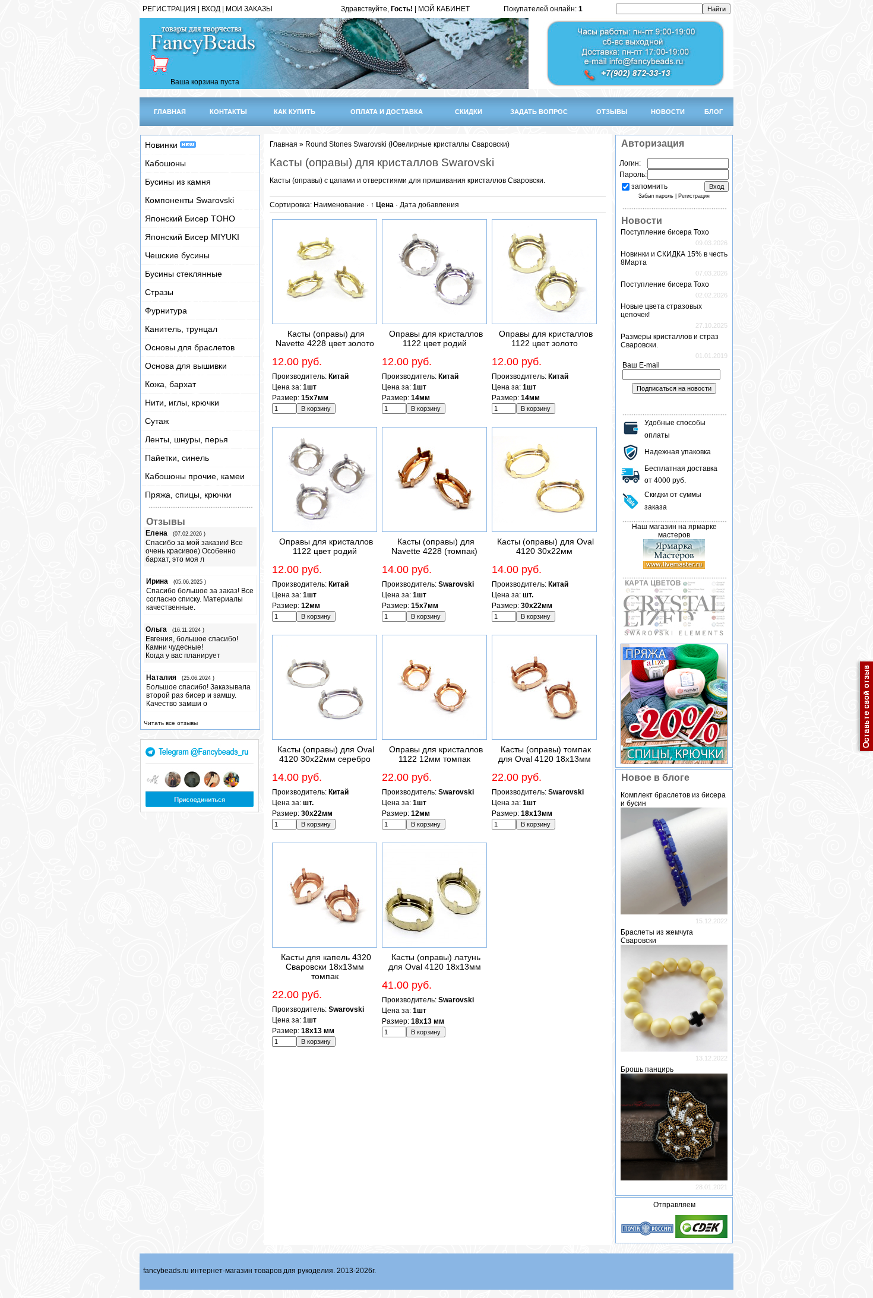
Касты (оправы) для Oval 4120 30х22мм (545, 546)
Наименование (339, 205)
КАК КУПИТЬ (294, 111)
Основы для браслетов (190, 347)
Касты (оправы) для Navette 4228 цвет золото (325, 338)
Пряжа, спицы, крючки (188, 494)
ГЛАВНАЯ (170, 111)
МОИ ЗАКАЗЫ (249, 9)
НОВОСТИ (668, 111)
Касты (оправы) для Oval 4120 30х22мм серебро (325, 754)
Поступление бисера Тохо (665, 232)
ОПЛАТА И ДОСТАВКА (386, 111)
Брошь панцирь (647, 1069)
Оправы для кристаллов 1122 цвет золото (546, 338)
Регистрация (694, 196)
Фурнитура (166, 310)
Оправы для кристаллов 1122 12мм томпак (436, 754)
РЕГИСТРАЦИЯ (169, 9)
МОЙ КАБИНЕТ (444, 9)
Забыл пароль (655, 196)
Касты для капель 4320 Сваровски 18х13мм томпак (326, 966)
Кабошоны (165, 163)
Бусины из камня (178, 181)
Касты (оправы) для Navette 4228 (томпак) (434, 546)
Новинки (162, 145)
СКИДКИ (468, 111)
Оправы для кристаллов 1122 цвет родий (436, 338)
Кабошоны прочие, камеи (195, 476)
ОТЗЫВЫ (612, 111)
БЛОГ (713, 111)
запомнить (649, 186)
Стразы (159, 292)
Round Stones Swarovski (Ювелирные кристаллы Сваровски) (407, 144)
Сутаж (157, 421)
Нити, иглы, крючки (182, 402)
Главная (284, 144)
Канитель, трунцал (181, 329)
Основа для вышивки (186, 366)
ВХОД (210, 9)
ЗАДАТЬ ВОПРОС (539, 111)
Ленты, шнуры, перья (186, 439)
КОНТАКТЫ (228, 111)
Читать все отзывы (171, 723)
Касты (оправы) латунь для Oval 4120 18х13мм (434, 961)
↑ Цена (382, 205)
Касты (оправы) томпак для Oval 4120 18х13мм (544, 754)
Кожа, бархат (170, 384)
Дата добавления (429, 205)
